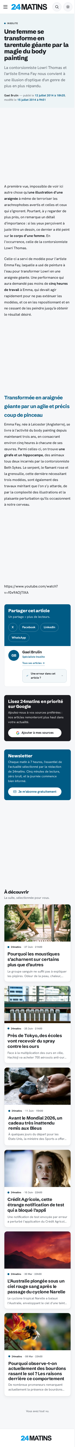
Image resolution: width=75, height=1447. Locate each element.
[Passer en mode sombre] (67, 6)
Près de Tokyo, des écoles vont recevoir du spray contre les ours (35, 1037)
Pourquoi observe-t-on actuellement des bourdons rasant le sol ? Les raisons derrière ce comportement (33, 1368)
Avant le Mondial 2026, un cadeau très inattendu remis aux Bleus (35, 1117)
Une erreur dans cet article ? (43, 675)
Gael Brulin (11, 95)
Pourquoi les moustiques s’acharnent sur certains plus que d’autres (34, 957)
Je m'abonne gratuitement (37, 792)
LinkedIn (49, 627)
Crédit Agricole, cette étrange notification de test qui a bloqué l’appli (36, 1198)
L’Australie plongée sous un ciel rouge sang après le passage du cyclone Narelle (35, 1280)
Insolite (12, 23)
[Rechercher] (56, 6)
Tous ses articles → (33, 663)
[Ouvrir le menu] (6, 7)
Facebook (28, 627)
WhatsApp (19, 637)
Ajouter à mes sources (37, 733)
